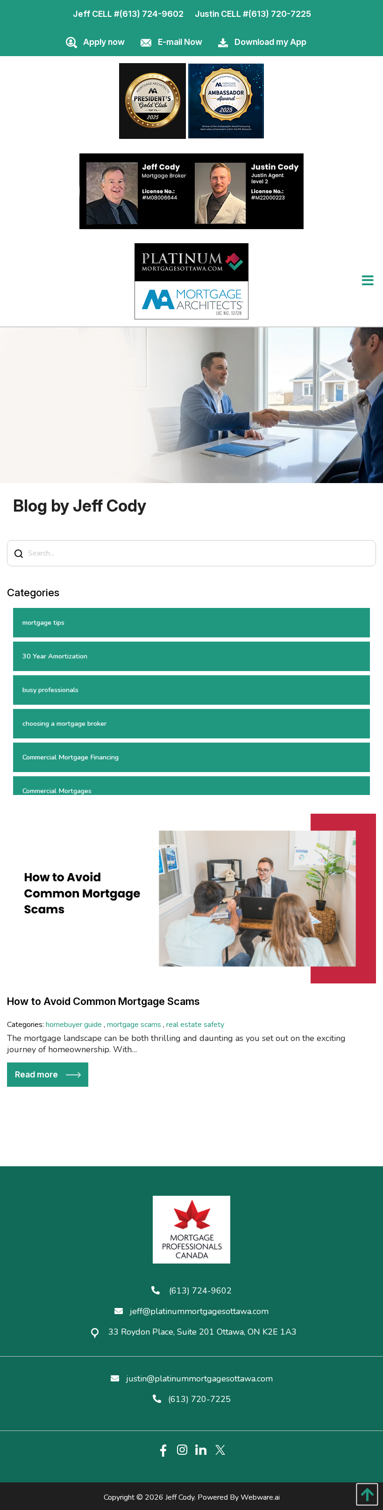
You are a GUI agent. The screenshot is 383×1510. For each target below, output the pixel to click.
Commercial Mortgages (57, 790)
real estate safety (195, 1024)
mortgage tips (43, 622)
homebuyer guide (74, 1024)
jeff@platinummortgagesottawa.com (199, 1311)
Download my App (270, 42)
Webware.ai (260, 1497)
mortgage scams (134, 1024)
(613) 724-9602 (151, 14)
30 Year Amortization (54, 656)
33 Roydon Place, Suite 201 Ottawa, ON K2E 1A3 (202, 1331)
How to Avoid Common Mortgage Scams (103, 1001)
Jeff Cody (179, 1497)
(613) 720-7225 (279, 14)
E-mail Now (180, 42)
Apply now (104, 42)
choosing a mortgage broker (64, 723)
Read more (36, 1074)
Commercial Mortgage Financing (70, 757)
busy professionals (50, 689)
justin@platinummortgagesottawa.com (199, 1378)
